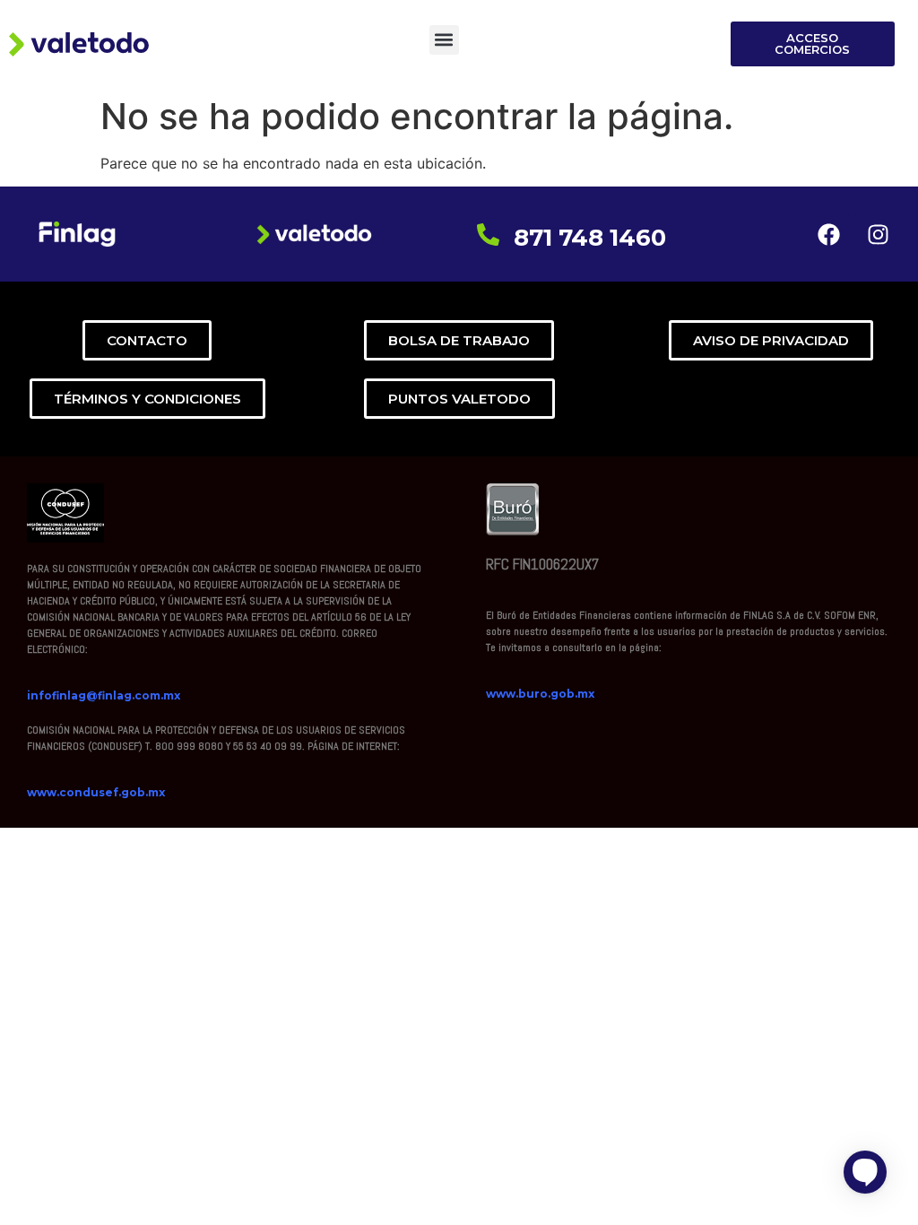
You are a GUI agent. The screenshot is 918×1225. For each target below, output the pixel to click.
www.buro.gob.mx (540, 693)
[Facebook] (828, 234)
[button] (444, 40)
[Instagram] (877, 234)
